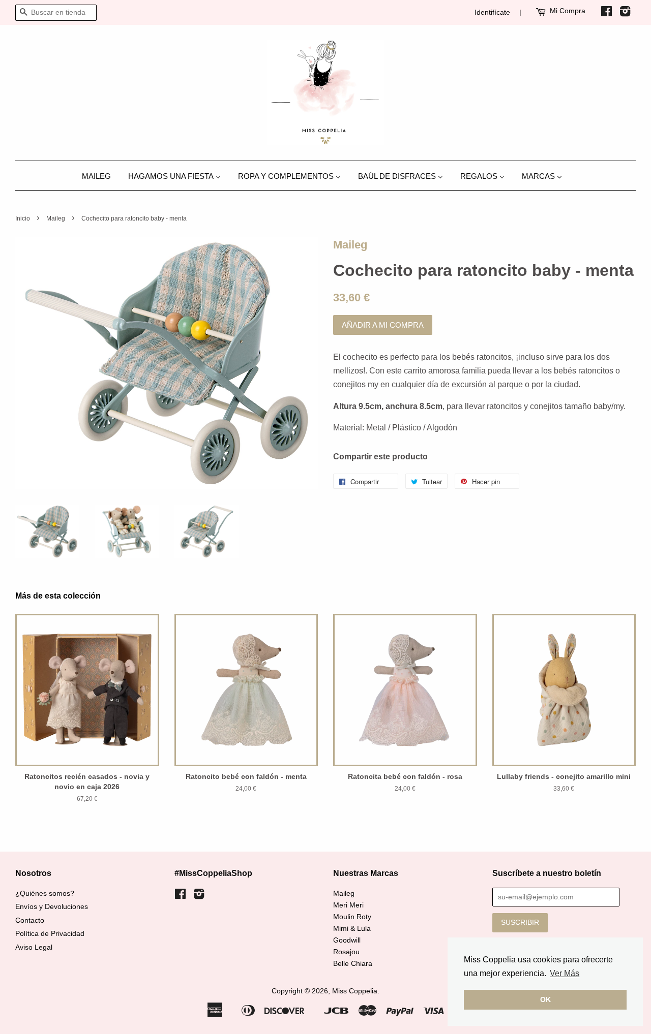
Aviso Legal (33, 947)
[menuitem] (100, 175)
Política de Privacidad (49, 933)
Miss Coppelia (354, 991)
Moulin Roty (352, 917)
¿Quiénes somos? (44, 893)
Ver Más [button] (564, 973)
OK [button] (545, 999)
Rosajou (346, 952)
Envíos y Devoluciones (51, 907)
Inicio (22, 218)
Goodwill (347, 940)
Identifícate (492, 12)
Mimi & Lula (352, 928)
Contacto (29, 920)
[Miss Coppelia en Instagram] (625, 13)
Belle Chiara (352, 963)
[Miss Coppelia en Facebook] (606, 13)
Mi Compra (567, 11)
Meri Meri (348, 905)
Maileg (55, 218)
